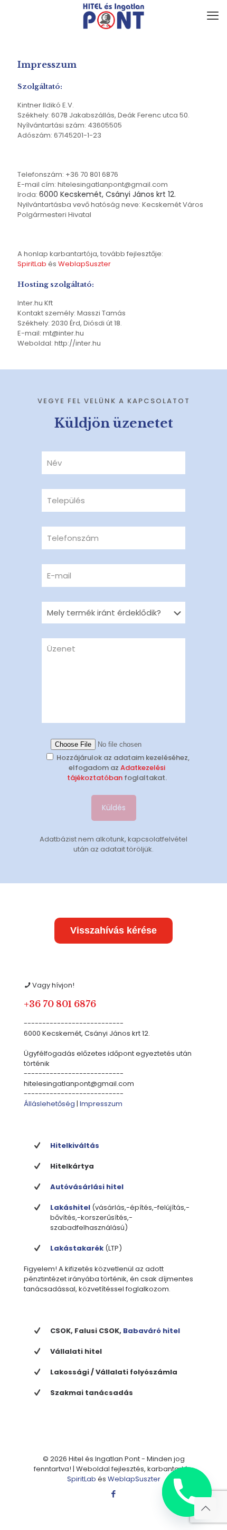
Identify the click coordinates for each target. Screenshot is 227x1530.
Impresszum (101, 1104)
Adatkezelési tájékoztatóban (116, 773)
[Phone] (187, 1492)
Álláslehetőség (49, 1104)
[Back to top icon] (205, 1508)
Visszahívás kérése (113, 930)
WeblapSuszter (84, 264)
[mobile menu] (213, 16)
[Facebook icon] (114, 1493)
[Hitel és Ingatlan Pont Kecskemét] (113, 16)
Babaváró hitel (151, 1331)
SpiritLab (31, 264)
